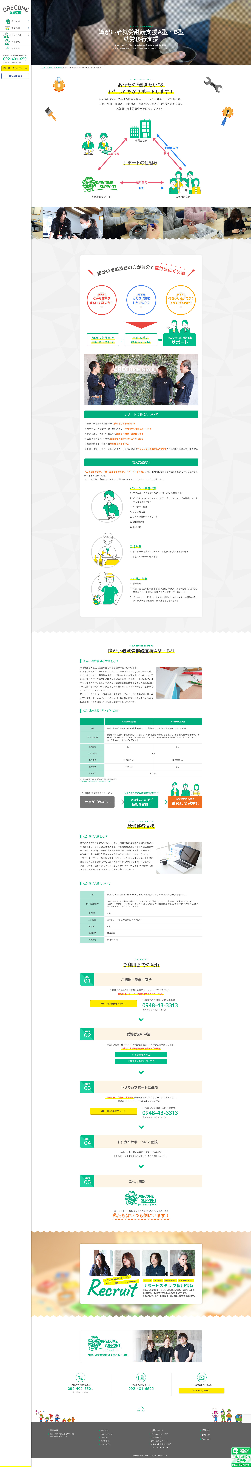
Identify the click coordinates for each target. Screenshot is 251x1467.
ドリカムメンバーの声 (159, 1434)
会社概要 (103, 1437)
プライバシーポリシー (159, 1447)
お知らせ (16, 48)
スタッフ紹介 (105, 1444)
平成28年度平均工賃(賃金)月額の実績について (95, 781)
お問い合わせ (15, 35)
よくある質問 (156, 1437)
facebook (16, 76)
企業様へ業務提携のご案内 (161, 1444)
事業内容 (16, 28)
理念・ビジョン (106, 1434)
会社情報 (16, 21)
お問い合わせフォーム (16, 68)
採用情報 (16, 42)
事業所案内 (104, 1441)
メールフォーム (202, 1390)
